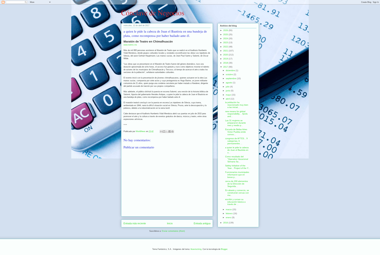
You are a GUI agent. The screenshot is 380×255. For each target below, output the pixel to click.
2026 (226, 30)
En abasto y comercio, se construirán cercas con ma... (237, 192)
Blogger (224, 249)
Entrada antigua (202, 223)
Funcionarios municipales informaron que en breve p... (237, 174)
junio (228, 90)
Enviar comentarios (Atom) (173, 231)
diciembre (231, 70)
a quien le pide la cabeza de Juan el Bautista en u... (237, 150)
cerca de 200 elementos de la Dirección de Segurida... (236, 183)
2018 (226, 63)
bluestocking (196, 249)
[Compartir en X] (166, 131)
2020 (226, 54)
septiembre (231, 78)
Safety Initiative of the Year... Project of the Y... (237, 166)
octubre (229, 74)
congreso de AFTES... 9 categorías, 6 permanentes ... (236, 141)
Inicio (170, 223)
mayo (229, 95)
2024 (226, 38)
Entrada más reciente (135, 223)
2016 (226, 222)
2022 (226, 46)
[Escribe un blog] (164, 131)
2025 (226, 34)
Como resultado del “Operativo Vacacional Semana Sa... (236, 159)
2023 (226, 42)
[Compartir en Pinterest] (172, 131)
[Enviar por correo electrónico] (161, 131)
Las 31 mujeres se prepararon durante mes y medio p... (235, 123)
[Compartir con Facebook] (169, 131)
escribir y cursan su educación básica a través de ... (235, 202)
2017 (226, 67)
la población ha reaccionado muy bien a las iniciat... (236, 105)
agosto (229, 82)
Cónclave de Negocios (152, 12)
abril (228, 99)
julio (228, 86)
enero (229, 217)
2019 (226, 58)
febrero (229, 213)
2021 (226, 50)
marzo (229, 209)
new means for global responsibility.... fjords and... (236, 114)
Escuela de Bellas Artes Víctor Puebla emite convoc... (236, 132)
